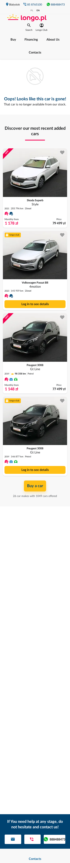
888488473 (58, 4)
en (38, 10)
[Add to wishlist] (62, 153)
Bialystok (14, 4)
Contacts (35, 52)
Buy (13, 39)
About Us (53, 39)
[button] (28, 27)
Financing (31, 39)
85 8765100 (34, 4)
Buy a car (35, 486)
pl (32, 10)
